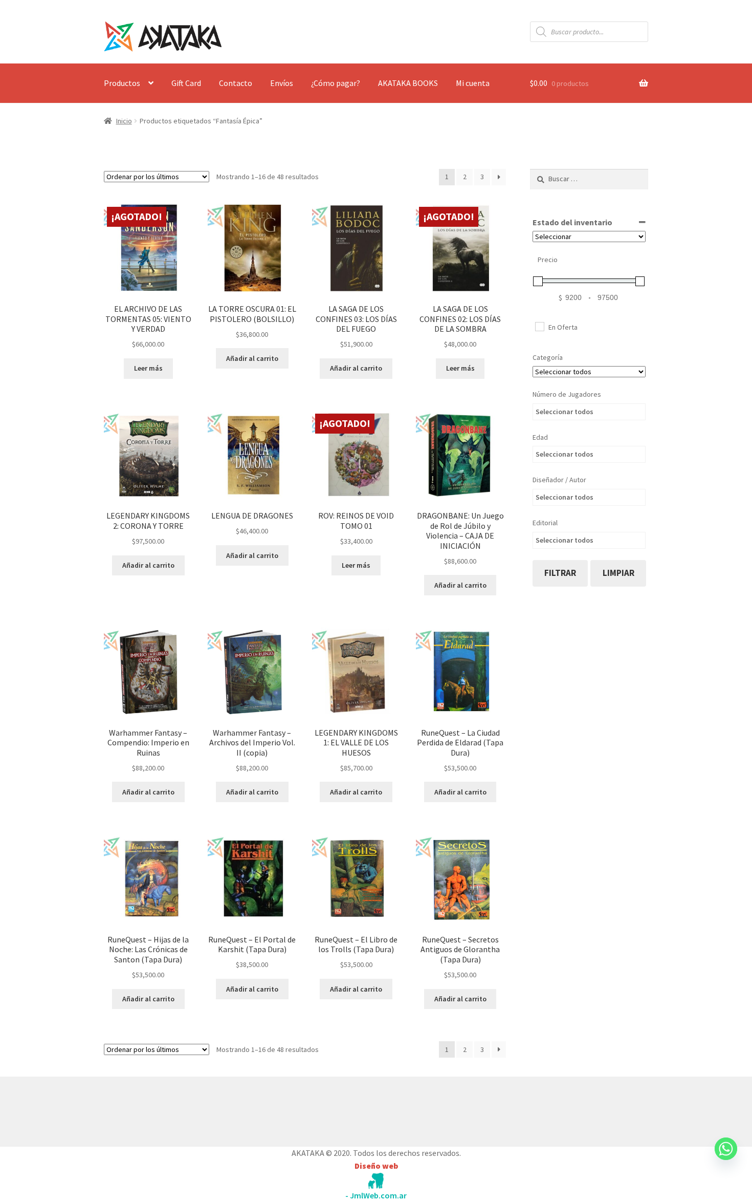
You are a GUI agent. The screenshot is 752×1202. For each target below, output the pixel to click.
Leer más (148, 368)
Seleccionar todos (564, 411)
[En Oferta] (539, 326)
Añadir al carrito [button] (252, 358)
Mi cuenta (473, 83)
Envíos (281, 83)
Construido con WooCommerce (158, 1109)
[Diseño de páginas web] (376, 1181)
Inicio (124, 120)
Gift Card (186, 83)
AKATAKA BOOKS (408, 83)
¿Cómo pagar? (335, 83)
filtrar (560, 572)
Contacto (235, 83)
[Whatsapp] (726, 1158)
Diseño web (376, 1166)
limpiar (618, 572)
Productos (122, 83)
